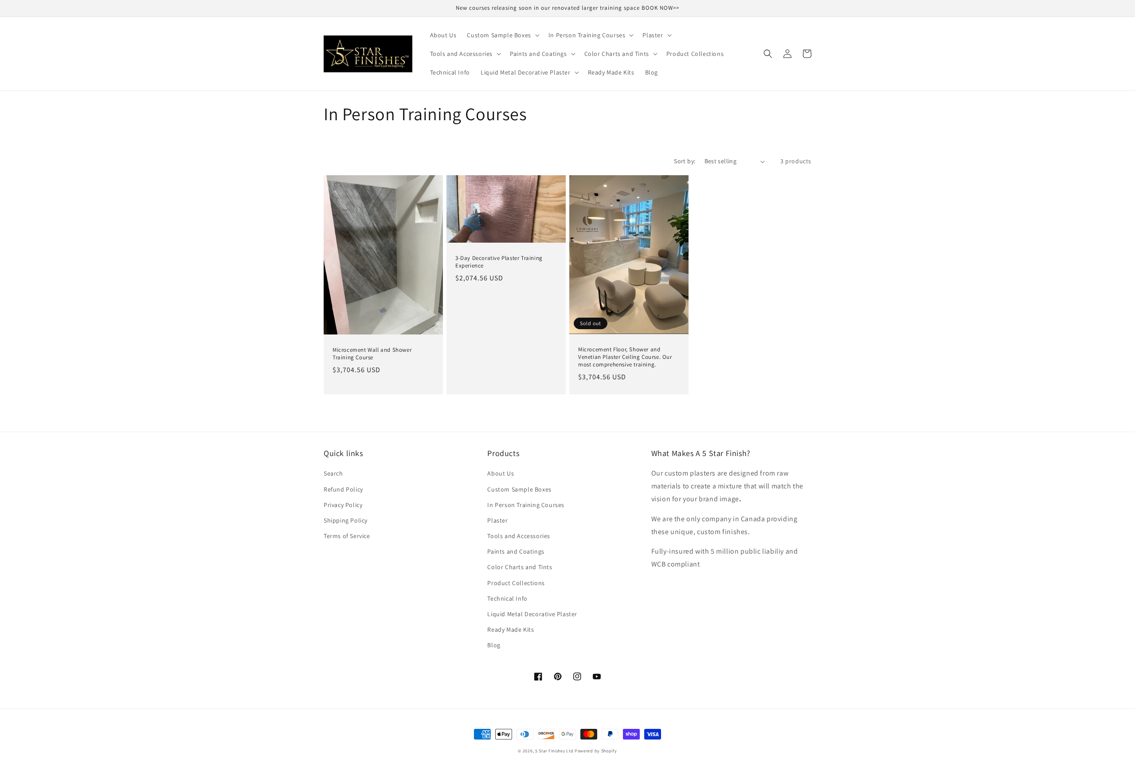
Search (333, 473)
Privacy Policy (343, 505)
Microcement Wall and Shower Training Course (372, 353)
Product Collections (515, 583)
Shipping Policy (346, 520)
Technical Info (507, 598)
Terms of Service (347, 536)
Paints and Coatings (515, 551)
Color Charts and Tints (519, 567)
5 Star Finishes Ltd (554, 751)
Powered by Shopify (596, 751)
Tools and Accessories (518, 536)
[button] (502, 35)
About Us (500, 473)
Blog (493, 645)
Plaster (497, 520)
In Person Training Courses (525, 505)
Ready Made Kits (510, 629)
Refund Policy (343, 489)
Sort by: (684, 161)
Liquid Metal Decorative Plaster (532, 614)
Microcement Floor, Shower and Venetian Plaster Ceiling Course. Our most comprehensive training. (625, 357)
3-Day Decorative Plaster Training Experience (499, 262)
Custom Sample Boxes (519, 489)
